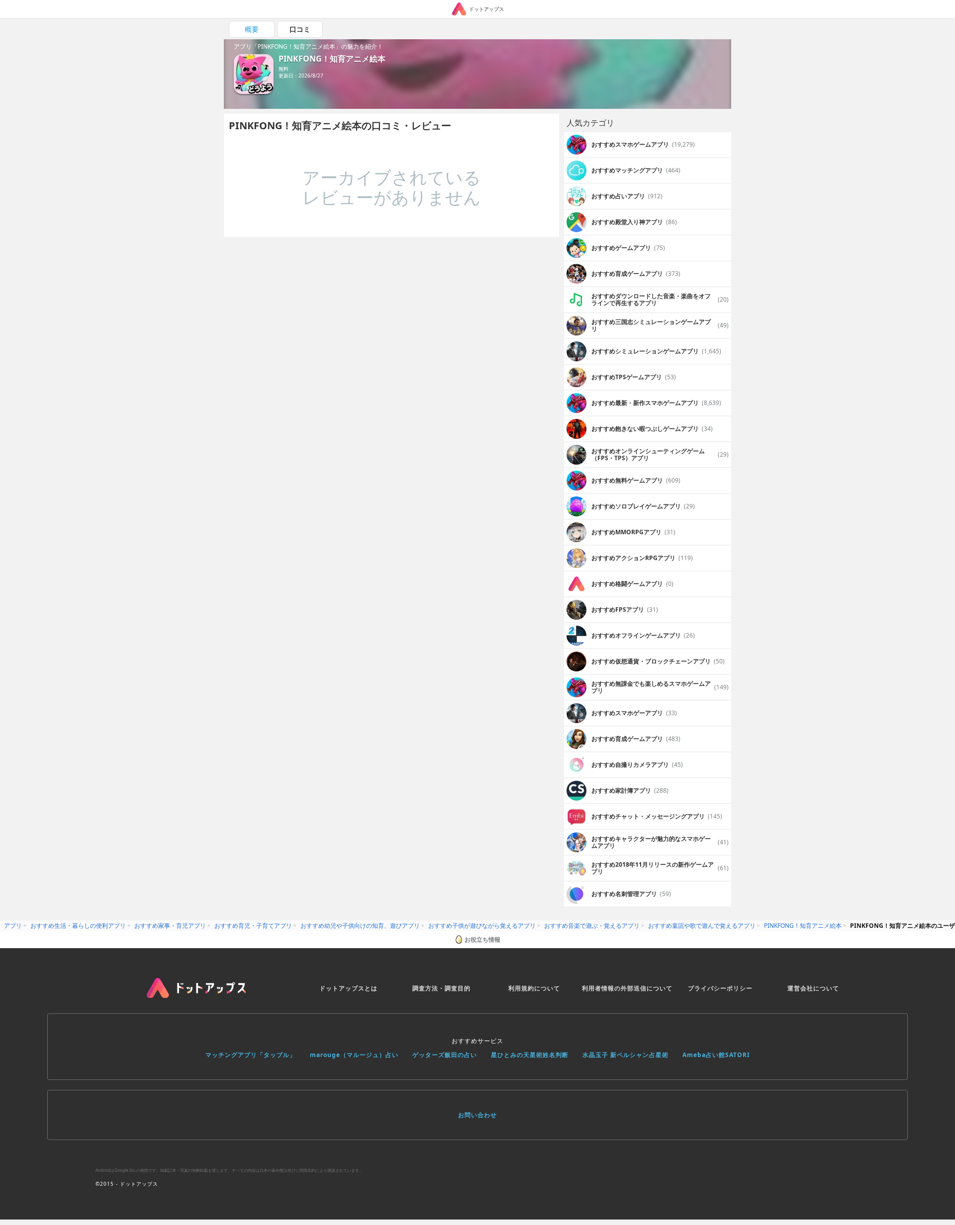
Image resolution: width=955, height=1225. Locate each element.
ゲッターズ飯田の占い (444, 1055)
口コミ (299, 29)
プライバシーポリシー (720, 988)
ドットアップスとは (348, 988)
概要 (252, 29)
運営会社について (813, 988)
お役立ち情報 (482, 939)
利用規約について (534, 988)
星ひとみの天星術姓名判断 (530, 1055)
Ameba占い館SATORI (716, 1055)
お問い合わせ (477, 1115)
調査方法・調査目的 (441, 988)
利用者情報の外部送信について (627, 988)
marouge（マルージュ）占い (354, 1055)
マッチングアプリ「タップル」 (250, 1055)
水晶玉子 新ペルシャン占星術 (625, 1055)
